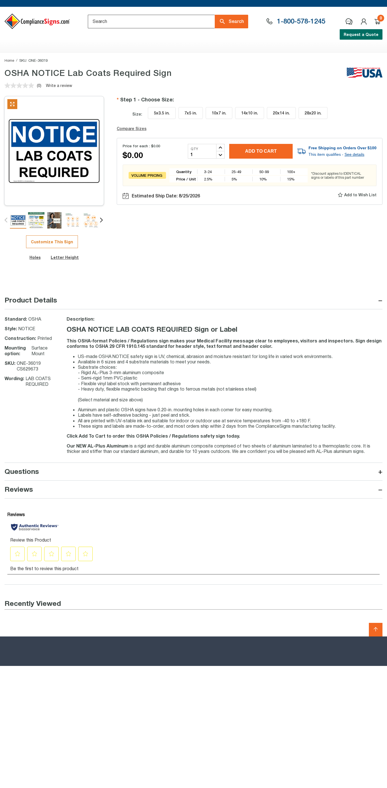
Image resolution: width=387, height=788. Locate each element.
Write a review (59, 85)
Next (102, 220)
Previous (6, 220)
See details (354, 154)
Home (9, 60)
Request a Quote (361, 34)
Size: (137, 114)
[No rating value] (21, 85)
